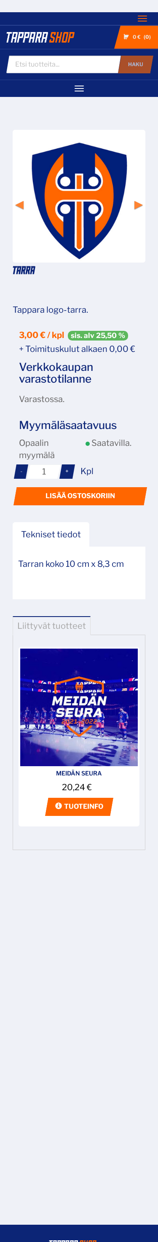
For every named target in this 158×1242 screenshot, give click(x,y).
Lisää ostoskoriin (80, 496)
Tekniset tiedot (51, 534)
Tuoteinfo (83, 806)
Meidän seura (79, 773)
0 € (141, 37)
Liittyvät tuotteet (51, 626)
